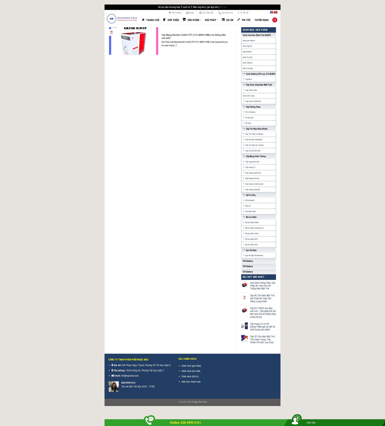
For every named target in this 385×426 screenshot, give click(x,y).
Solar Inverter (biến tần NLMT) (257, 35)
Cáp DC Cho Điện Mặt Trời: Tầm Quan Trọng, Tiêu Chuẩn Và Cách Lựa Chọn (262, 339)
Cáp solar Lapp (248, 96)
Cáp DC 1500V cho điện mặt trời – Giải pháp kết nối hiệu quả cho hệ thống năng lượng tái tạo (263, 312)
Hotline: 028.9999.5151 (185, 422)
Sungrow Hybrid (249, 40)
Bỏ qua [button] (223, 7)
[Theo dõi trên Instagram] (241, 13)
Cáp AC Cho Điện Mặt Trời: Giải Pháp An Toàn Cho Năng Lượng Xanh (262, 298)
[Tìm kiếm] (274, 19)
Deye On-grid (247, 57)
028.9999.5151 (128, 382)
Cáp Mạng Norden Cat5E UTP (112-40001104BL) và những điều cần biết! (194, 37)
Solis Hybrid (247, 46)
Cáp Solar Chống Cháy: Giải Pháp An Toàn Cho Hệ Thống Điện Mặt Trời (262, 285)
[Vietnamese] (275, 12)
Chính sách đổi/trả (189, 376)
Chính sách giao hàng (191, 365)
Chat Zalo (311, 422)
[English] (272, 12)
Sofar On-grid (248, 68)
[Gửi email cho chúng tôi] (247, 13)
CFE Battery (248, 261)
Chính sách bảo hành (190, 371)
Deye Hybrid (247, 52)
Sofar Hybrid (247, 63)
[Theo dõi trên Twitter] (244, 13)
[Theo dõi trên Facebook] (238, 13)
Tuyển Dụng (261, 19)
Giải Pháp (210, 19)
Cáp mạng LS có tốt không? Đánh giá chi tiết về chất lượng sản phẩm (262, 326)
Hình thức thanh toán (191, 381)
